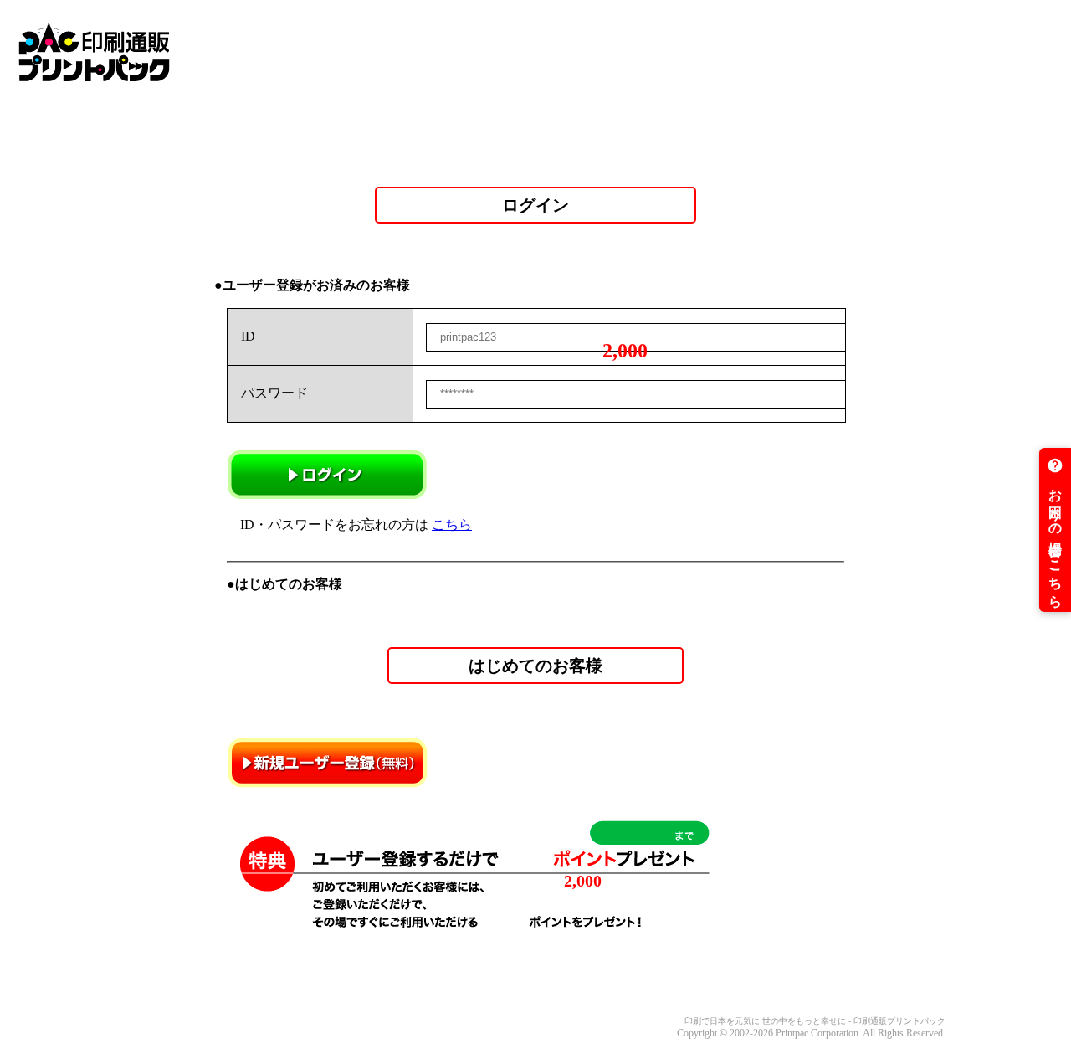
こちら (452, 524)
